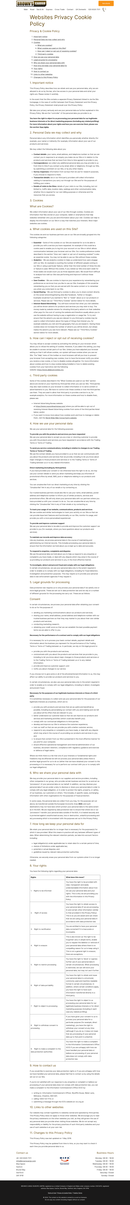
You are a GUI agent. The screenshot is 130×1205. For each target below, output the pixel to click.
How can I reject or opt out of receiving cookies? (57, 51)
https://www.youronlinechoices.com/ (50, 406)
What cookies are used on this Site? (51, 48)
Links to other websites (43, 74)
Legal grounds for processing (45, 60)
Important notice (40, 37)
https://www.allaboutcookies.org (50, 370)
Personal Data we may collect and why (49, 40)
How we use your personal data (46, 57)
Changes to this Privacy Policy (46, 77)
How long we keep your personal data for (50, 66)
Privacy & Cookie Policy (64, 1193)
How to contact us (41, 71)
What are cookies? (44, 45)
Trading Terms (77, 1193)
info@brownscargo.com (26, 1161)
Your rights (38, 69)
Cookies (37, 42)
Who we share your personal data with (49, 63)
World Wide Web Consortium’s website (61, 418)
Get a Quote (106, 3)
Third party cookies (45, 54)
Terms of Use (52, 1193)
